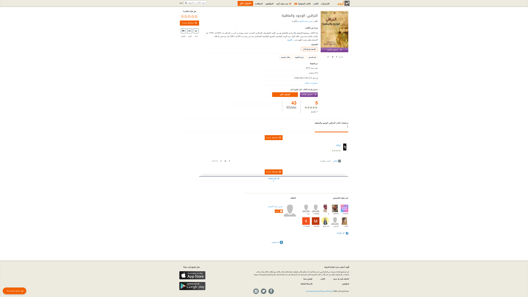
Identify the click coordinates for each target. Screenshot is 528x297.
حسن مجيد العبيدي (305, 21)
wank (346, 226)
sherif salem (306, 226)
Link (220, 160)
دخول (181, 3)
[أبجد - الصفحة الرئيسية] (340, 3)
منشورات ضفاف (311, 83)
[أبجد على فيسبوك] (271, 291)
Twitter (332, 56)
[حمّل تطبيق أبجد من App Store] (192, 275)
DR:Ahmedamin (335, 213)
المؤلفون (269, 3)
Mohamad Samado (315, 226)
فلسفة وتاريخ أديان (309, 49)
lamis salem (344, 213)
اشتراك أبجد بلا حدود (341, 278)
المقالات (259, 3)
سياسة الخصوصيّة (327, 291)
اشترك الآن (285, 94)
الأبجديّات (325, 3)
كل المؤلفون (275, 242)
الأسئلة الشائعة (306, 283)
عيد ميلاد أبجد (284, 3)
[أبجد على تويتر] (263, 291)
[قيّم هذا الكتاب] (189, 16)
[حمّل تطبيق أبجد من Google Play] (192, 286)
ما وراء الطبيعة (299, 57)
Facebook (336, 56)
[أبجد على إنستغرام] (256, 291)
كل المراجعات (273, 178)
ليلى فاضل (326, 226)
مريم (308, 213)
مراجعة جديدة (188, 23)
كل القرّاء (341, 233)
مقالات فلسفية (285, 57)
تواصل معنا (307, 278)
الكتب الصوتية (303, 3)
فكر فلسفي (312, 57)
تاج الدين (336, 226)
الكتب (315, 3)
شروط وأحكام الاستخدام (313, 291)
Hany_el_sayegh (315, 213)
